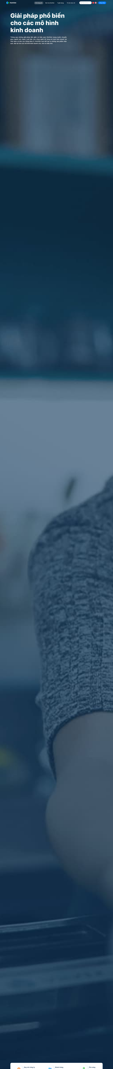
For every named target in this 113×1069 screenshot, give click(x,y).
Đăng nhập (102, 2)
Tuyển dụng (60, 3)
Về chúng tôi (38, 3)
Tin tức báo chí (71, 3)
